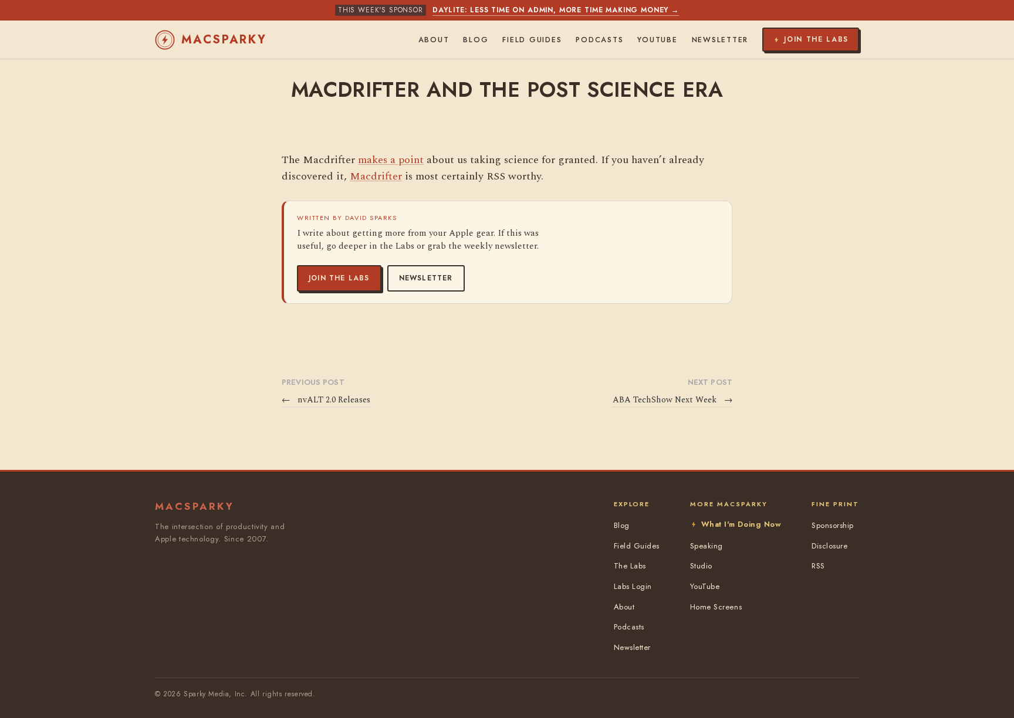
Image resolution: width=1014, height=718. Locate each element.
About (433, 40)
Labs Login (633, 586)
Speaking (706, 545)
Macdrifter (376, 176)
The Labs (630, 565)
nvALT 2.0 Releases (326, 400)
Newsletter (426, 278)
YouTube (657, 40)
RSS (818, 565)
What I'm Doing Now (741, 524)
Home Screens (716, 606)
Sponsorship (833, 525)
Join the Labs (339, 278)
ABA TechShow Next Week (672, 400)
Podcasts (599, 40)
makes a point (391, 160)
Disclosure (829, 545)
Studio (701, 565)
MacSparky (224, 39)
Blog (475, 40)
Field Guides (532, 40)
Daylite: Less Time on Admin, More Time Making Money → (555, 10)
